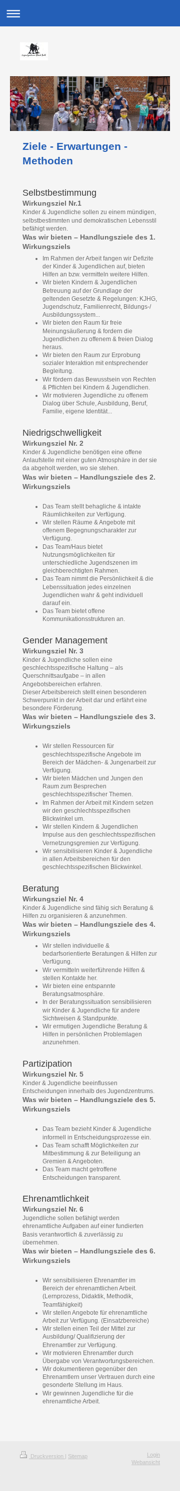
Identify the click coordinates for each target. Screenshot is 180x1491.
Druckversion (47, 1456)
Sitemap (78, 1456)
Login (153, 1455)
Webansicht (146, 1462)
